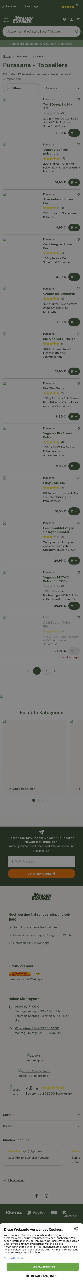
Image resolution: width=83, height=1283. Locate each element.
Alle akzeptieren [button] (43, 1266)
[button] (41, 1276)
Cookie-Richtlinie (13, 1258)
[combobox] (76, 1229)
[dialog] (41, 1253)
